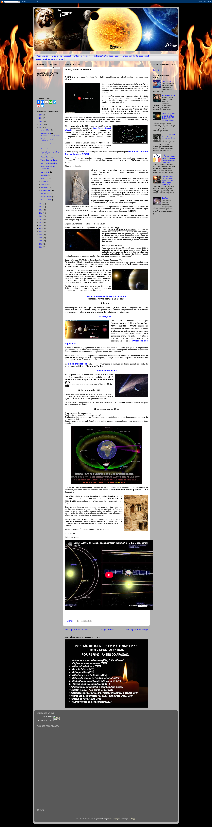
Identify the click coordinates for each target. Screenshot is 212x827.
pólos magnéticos (77, 364)
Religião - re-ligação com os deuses (49, 140)
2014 (41, 210)
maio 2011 (45, 178)
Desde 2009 (157, 70)
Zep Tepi (165, 198)
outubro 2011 (46, 193)
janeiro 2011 (45, 130)
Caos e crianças (46, 149)
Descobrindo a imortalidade (50, 136)
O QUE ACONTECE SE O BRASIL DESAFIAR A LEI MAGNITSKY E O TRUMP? (168, 158)
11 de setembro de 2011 (106, 370)
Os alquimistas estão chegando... (48, 167)
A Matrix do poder (168, 81)
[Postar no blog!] (84, 621)
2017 (41, 219)
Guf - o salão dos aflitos (49, 163)
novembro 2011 (46, 197)
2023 (41, 238)
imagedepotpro (114, 819)
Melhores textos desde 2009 (106, 56)
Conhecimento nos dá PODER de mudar (106, 296)
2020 (41, 228)
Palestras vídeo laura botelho (49, 59)
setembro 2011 (46, 190)
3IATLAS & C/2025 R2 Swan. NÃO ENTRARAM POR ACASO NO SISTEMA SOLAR (168, 117)
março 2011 (45, 172)
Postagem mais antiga (137, 629)
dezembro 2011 (46, 200)
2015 (41, 213)
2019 (41, 225)
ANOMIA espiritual (168, 95)
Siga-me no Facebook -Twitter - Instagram (71, 56)
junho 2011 (45, 181)
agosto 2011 (45, 187)
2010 (41, 124)
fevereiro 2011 (46, 133)
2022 (41, 234)
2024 (41, 241)
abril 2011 (44, 175)
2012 (41, 204)
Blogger (133, 819)
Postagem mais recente (76, 629)
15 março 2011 (106, 316)
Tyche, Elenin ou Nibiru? (49, 160)
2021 (41, 231)
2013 (41, 207)
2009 (41, 121)
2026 (41, 247)
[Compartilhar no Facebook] (89, 621)
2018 (41, 222)
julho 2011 (44, 184)
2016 (41, 216)
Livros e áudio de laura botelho (136, 56)
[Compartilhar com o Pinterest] (91, 621)
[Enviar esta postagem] (78, 621)
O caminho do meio (47, 157)
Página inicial (42, 56)
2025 (41, 244)
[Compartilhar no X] (86, 621)
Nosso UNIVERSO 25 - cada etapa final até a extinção (168, 137)
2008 (41, 118)
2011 (41, 127)
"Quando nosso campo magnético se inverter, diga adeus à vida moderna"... (168, 180)
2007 (41, 115)
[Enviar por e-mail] (82, 621)
